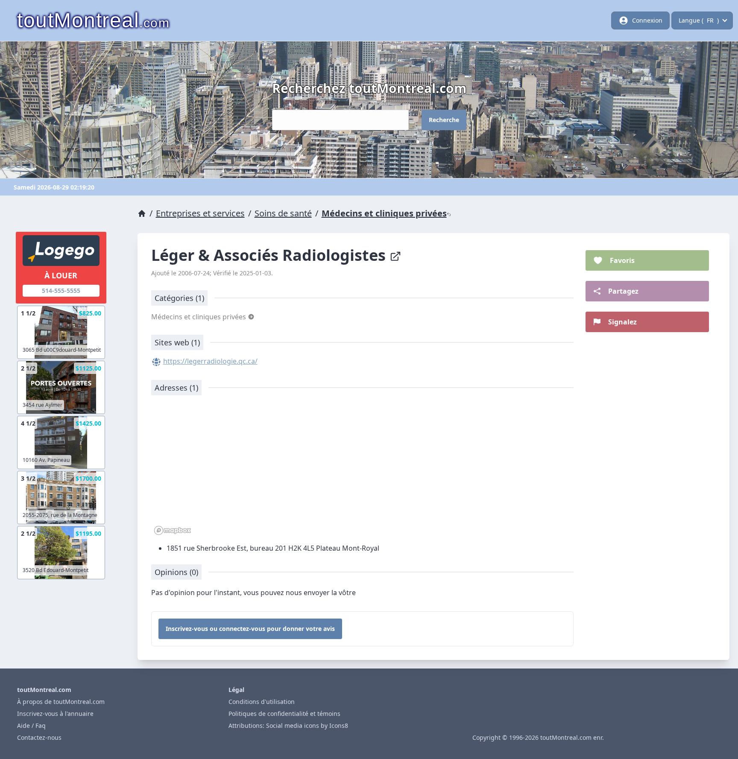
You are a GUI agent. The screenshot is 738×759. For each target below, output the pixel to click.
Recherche (444, 120)
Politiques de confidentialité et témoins (284, 713)
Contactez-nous (39, 737)
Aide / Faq (31, 725)
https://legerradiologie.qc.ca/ (210, 361)
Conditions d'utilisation (261, 702)
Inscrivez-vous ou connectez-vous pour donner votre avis (250, 629)
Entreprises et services (200, 213)
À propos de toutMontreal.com (61, 702)
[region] (362, 469)
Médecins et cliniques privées (384, 213)
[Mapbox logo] (172, 530)
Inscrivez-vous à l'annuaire (55, 713)
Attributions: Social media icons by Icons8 (288, 725)
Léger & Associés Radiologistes (270, 255)
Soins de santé (283, 213)
